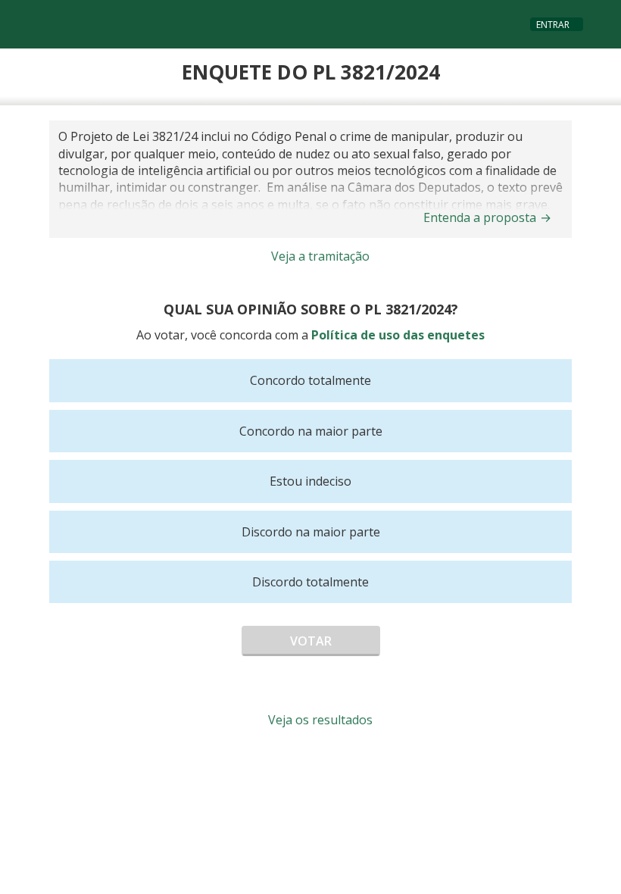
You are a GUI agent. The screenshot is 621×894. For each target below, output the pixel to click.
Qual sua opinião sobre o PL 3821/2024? (311, 309)
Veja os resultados (319, 719)
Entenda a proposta (487, 217)
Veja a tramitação (319, 256)
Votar (311, 641)
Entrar (553, 24)
